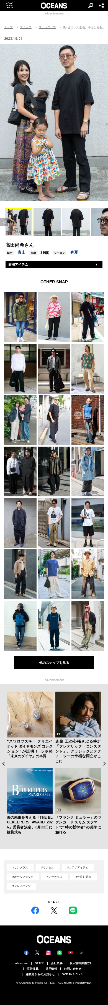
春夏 (74, 252)
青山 (21, 252)
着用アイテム (18, 264)
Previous (3, 763)
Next (104, 763)
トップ (8, 27)
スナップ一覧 (47, 27)
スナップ (26, 27)
